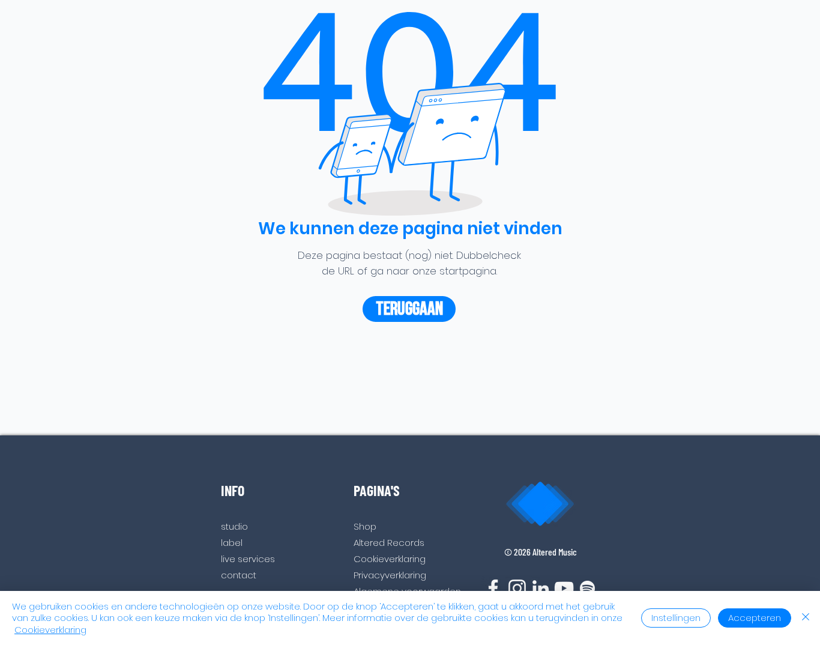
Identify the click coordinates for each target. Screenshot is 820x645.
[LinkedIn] (540, 588)
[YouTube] (564, 588)
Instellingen (676, 617)
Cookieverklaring (50, 629)
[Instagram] (517, 588)
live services (248, 559)
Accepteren (754, 617)
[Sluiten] (805, 618)
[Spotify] (587, 588)
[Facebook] (493, 588)
